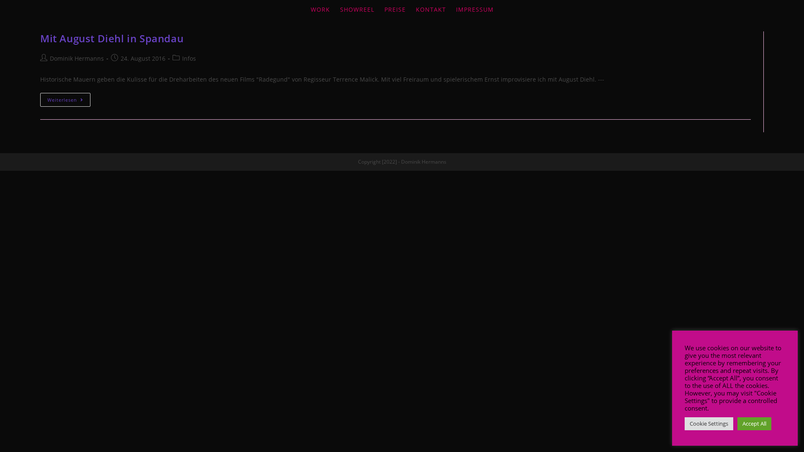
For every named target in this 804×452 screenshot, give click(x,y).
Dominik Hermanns (77, 58)
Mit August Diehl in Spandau (111, 38)
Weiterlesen (62, 100)
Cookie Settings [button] (709, 423)
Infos (189, 58)
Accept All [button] (754, 423)
